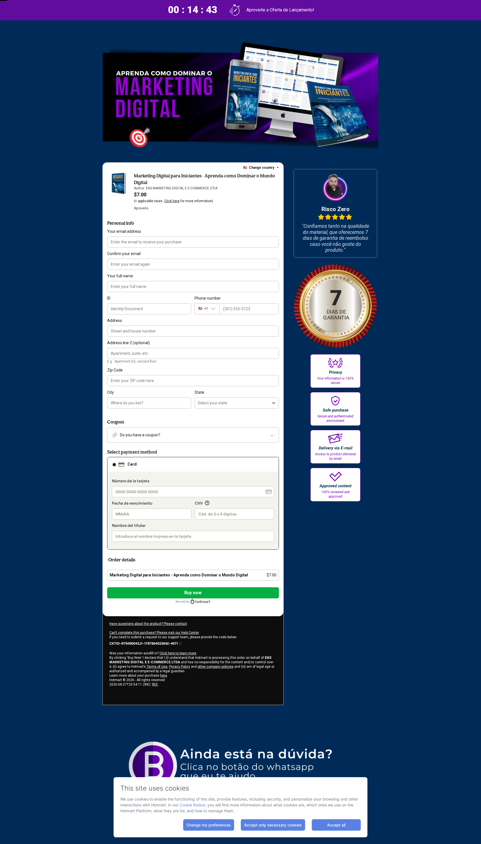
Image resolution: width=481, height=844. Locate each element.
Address (114, 320)
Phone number (208, 298)
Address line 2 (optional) (128, 343)
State (199, 392)
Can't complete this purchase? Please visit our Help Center (154, 633)
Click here (172, 201)
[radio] (114, 464)
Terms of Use (156, 667)
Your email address (124, 231)
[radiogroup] (193, 503)
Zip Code (115, 370)
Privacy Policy (179, 667)
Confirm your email (124, 253)
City (110, 392)
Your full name (120, 276)
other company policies (216, 667)
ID (109, 298)
